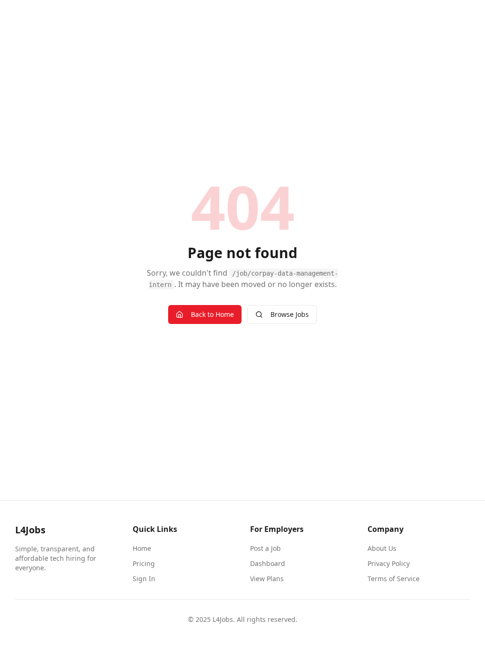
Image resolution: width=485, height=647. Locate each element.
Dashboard (267, 563)
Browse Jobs (289, 314)
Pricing (144, 563)
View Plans (267, 578)
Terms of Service (394, 578)
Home (142, 548)
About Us (382, 548)
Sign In (144, 578)
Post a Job (265, 548)
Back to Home (212, 314)
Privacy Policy (389, 563)
